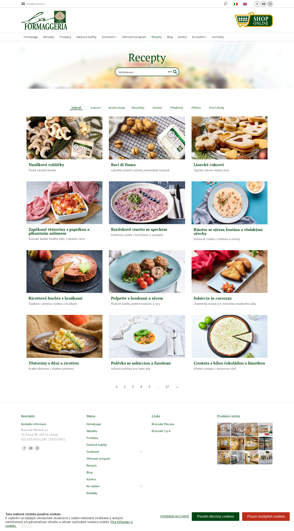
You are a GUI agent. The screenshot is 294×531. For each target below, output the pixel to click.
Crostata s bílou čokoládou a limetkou (229, 363)
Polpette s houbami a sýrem (137, 298)
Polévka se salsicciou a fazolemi (141, 363)
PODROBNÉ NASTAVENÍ (174, 516)
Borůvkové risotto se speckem (139, 229)
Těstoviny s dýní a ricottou (54, 363)
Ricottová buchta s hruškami (55, 298)
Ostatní (157, 108)
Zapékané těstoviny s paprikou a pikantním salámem (59, 231)
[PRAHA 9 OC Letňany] (252, 444)
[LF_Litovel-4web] (252, 430)
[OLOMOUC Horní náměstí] (224, 444)
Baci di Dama (123, 164)
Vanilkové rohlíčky (46, 164)
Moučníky (138, 108)
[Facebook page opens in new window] (257, 4)
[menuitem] (236, 4)
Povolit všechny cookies (215, 516)
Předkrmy (176, 108)
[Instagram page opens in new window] (270, 4)
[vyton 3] (224, 430)
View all (76, 108)
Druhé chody (116, 108)
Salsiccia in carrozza (213, 298)
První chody (216, 108)
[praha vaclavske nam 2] (238, 430)
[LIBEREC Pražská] (252, 458)
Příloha (196, 108)
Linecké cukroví (209, 164)
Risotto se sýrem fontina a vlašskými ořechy (228, 231)
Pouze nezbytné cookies (266, 516)
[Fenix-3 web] (266, 430)
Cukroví (96, 108)
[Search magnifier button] (175, 71)
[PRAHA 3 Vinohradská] (238, 444)
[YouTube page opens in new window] (263, 4)
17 (167, 387)
